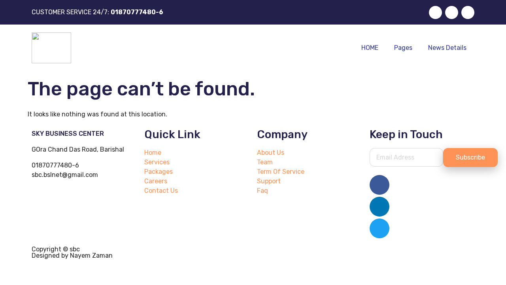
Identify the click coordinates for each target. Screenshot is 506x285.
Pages (403, 47)
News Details (447, 47)
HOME (369, 47)
